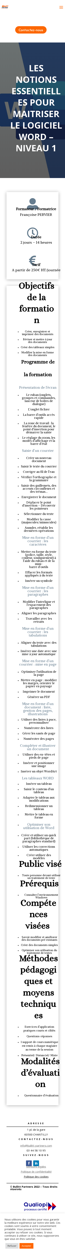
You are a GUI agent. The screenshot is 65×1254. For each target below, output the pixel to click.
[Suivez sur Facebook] (29, 1163)
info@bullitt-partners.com (36, 1145)
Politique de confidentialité (36, 1171)
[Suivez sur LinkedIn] (36, 1163)
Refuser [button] (12, 1245)
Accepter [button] (26, 1245)
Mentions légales (36, 1166)
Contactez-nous (31, 29)
